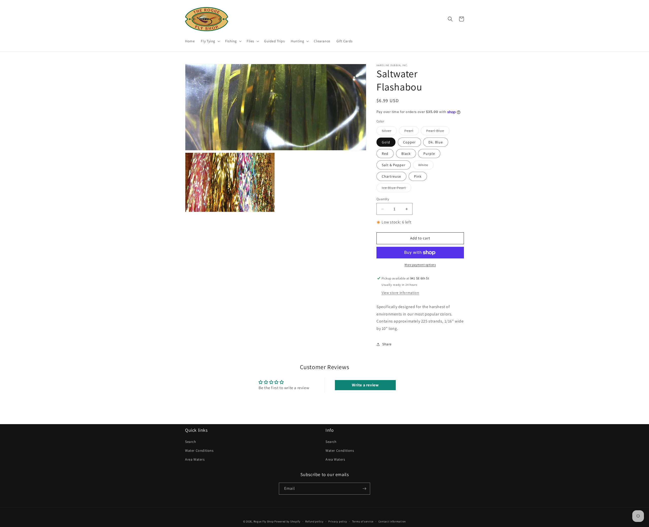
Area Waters (195, 459)
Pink (418, 176)
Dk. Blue (435, 142)
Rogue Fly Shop (264, 521)
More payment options (420, 265)
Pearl (411, 131)
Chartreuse (391, 176)
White (426, 166)
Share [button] (387, 344)
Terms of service (362, 521)
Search (190, 441)
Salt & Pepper (393, 165)
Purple (429, 153)
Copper (409, 142)
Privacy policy (337, 521)
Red (385, 153)
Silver (389, 131)
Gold (386, 142)
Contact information (392, 521)
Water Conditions (199, 450)
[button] (210, 41)
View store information (400, 292)
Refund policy (314, 521)
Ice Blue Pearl (396, 188)
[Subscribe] (364, 489)
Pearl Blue (437, 131)
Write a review (365, 385)
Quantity (382, 199)
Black (406, 153)
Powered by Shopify (287, 521)
